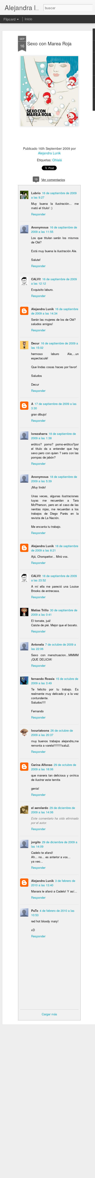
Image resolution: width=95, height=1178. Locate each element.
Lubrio (36, 193)
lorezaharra (39, 433)
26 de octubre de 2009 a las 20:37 (52, 732)
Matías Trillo (40, 610)
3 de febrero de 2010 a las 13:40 (53, 882)
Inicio (28, 19)
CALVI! (36, 279)
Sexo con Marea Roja (49, 43)
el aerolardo (39, 808)
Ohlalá (57, 160)
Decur (35, 343)
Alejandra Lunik (49, 153)
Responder (38, 214)
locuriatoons (40, 730)
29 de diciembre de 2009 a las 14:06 (53, 810)
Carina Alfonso (41, 764)
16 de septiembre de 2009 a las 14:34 (54, 311)
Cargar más (49, 1014)
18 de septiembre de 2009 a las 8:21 (54, 548)
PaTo (34, 910)
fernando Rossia (42, 678)
